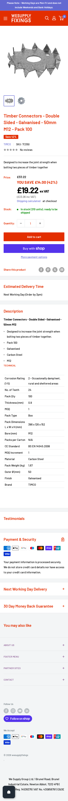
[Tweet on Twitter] (54, 269)
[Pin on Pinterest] (48, 269)
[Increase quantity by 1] (40, 223)
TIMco (7, 144)
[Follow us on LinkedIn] (26, 710)
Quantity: (9, 223)
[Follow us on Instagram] (13, 710)
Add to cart (34, 236)
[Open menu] (5, 18)
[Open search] (47, 18)
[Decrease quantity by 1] (21, 223)
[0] (61, 18)
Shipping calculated (28, 201)
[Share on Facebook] (41, 269)
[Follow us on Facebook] (6, 710)
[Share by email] (61, 269)
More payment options (34, 257)
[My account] (54, 18)
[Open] (9, 792)
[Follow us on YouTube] (19, 710)
